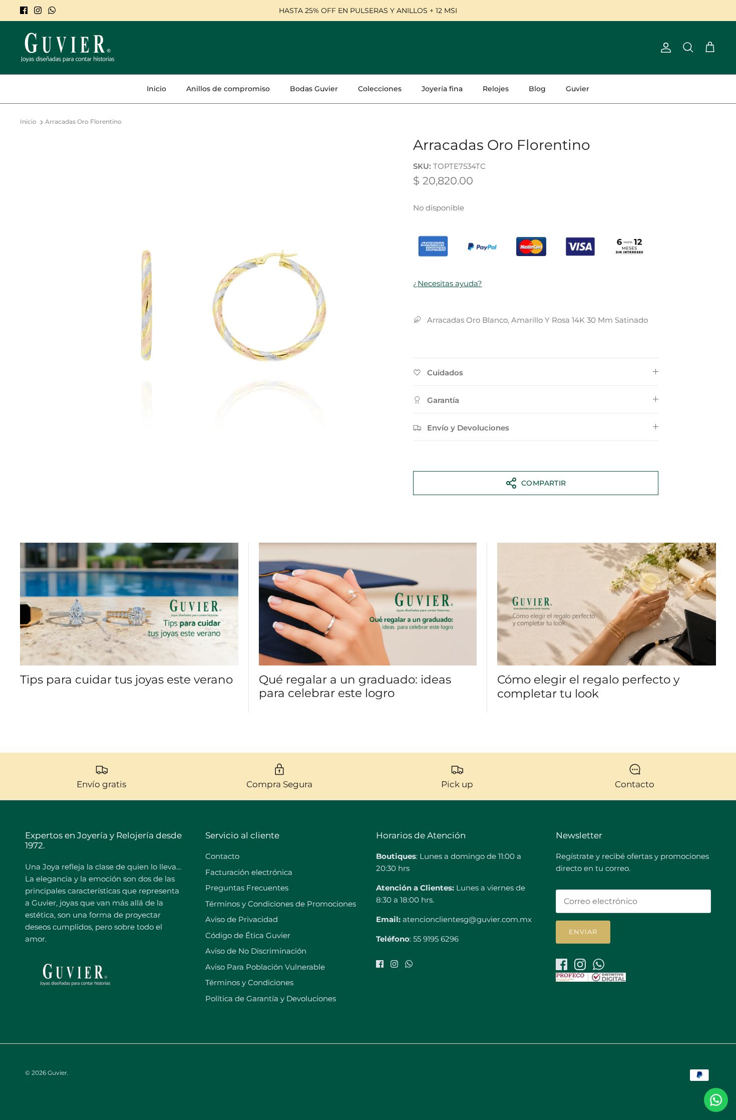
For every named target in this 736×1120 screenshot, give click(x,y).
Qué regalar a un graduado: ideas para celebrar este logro (355, 687)
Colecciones (380, 88)
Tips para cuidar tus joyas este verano (126, 680)
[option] (234, 294)
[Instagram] (38, 10)
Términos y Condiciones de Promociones (280, 904)
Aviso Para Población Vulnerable (265, 967)
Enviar (583, 932)
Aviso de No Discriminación (255, 951)
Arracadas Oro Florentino (83, 122)
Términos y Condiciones (249, 982)
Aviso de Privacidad (241, 919)
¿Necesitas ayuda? (447, 283)
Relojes (496, 88)
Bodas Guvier (314, 88)
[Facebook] (24, 10)
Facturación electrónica (248, 872)
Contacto (222, 856)
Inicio (156, 88)
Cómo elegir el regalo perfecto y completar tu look (588, 687)
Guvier (577, 88)
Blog (537, 88)
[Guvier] (67, 47)
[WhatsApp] (52, 10)
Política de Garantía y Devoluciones (270, 998)
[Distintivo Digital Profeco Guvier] (591, 979)
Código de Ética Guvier (247, 935)
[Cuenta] (664, 48)
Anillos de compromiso (228, 88)
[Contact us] (716, 1100)
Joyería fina (442, 88)
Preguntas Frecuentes (246, 887)
